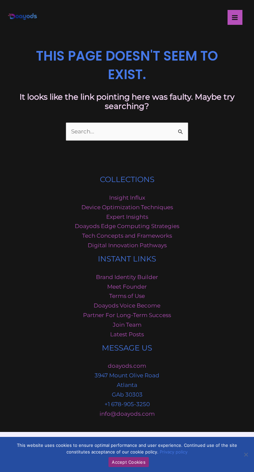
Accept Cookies (129, 462)
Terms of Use (127, 296)
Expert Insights (127, 216)
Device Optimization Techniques (127, 207)
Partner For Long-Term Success (127, 315)
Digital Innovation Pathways (127, 245)
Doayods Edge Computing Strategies (127, 226)
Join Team (127, 324)
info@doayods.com (127, 413)
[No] (245, 454)
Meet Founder (127, 286)
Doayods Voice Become (127, 305)
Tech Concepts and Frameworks (127, 235)
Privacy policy (174, 451)
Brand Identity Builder (127, 277)
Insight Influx (127, 197)
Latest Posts (127, 334)
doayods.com (127, 365)
